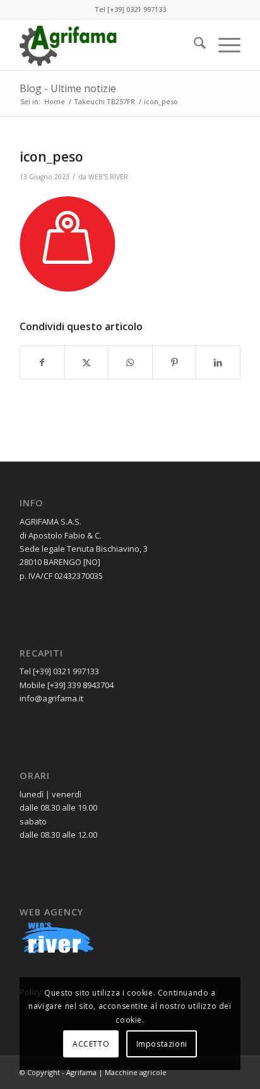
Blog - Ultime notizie (68, 88)
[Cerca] (193, 45)
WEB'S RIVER (108, 176)
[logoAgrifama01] (108, 45)
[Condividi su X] (87, 362)
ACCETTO (91, 1043)
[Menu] (223, 45)
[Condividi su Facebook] (42, 362)
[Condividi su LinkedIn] (218, 362)
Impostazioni (161, 1043)
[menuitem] (193, 45)
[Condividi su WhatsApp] (130, 362)
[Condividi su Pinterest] (174, 362)
